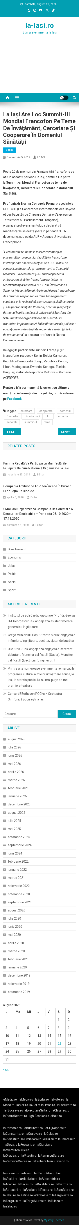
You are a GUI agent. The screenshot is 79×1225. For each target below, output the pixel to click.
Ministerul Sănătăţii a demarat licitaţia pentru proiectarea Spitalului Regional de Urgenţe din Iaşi (68, 432)
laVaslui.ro (11, 1179)
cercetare (26, 411)
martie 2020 (16, 951)
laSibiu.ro (9, 1195)
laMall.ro (22, 1105)
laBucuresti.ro (33, 1128)
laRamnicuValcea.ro (17, 1161)
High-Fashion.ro (38, 1116)
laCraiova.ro (34, 1133)
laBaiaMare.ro (44, 1184)
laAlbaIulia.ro (28, 1179)
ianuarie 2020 (17, 967)
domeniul (65, 411)
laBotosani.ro (12, 1189)
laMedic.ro (26, 1099)
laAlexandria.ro (49, 1179)
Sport (12, 590)
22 (59, 1043)
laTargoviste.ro (62, 1195)
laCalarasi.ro (66, 1139)
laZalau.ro (10, 1206)
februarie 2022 (18, 861)
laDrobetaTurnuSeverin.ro (51, 1161)
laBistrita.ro (64, 1184)
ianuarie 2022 (17, 869)
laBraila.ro (30, 1189)
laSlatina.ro (25, 1195)
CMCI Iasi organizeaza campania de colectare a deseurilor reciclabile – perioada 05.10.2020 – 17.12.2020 (38, 513)
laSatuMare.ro (64, 1189)
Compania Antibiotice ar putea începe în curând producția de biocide (37, 488)
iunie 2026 (15, 755)
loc (49, 416)
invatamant (33, 416)
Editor (41, 157)
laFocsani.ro (26, 1144)
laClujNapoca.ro (55, 1128)
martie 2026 (16, 780)
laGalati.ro (51, 1133)
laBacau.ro (25, 1184)
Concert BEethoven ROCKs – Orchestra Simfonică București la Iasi (35, 696)
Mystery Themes (54, 1220)
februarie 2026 (18, 788)
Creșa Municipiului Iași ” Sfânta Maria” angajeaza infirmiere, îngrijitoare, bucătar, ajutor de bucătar (41, 637)
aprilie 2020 (16, 943)
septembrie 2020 (20, 902)
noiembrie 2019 (19, 984)
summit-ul (30, 422)
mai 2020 (14, 934)
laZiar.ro (35, 1105)
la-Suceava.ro (13, 1110)
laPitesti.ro (29, 1155)
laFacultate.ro (66, 1105)
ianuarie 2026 (17, 796)
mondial (63, 416)
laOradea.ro (11, 1155)
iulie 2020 (14, 918)
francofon (13, 416)
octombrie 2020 (19, 894)
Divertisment (17, 549)
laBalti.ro (56, 1116)
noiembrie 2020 (19, 886)
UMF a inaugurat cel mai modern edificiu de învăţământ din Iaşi (15, 432)
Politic (12, 574)
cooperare (45, 411)
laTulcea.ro (55, 1201)
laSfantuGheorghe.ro (48, 1173)
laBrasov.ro (11, 1173)
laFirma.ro (48, 1105)
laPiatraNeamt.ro (15, 1116)
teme (47, 422)
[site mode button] (64, 98)
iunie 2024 (15, 853)
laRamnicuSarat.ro (51, 1155)
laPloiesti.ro (11, 1139)
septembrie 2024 (20, 845)
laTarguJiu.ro (13, 1201)
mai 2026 (14, 764)
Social (9, 149)
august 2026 (16, 739)
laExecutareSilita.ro (37, 1110)
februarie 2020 (18, 959)
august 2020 (16, 910)
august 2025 (16, 812)
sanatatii (12, 422)
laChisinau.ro (61, 1110)
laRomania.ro (12, 1128)
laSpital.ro (42, 1099)
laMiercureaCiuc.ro (16, 1150)
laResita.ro (45, 1189)
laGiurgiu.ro (45, 1144)
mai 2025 (14, 829)
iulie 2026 (14, 747)
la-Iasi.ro (39, 25)
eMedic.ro (10, 1099)
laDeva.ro (11, 1144)
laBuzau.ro (50, 1139)
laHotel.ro (57, 1099)
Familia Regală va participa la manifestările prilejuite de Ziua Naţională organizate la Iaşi (36, 466)
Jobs (11, 565)
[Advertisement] (39, 69)
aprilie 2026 (16, 772)
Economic (15, 557)
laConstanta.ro (13, 1133)
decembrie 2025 (19, 804)
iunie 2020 (15, 926)
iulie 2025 (14, 821)
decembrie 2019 (19, 975)
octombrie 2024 (19, 837)
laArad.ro (9, 1184)
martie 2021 (16, 877)
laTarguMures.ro (34, 1201)
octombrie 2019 (19, 992)
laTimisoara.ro (31, 1139)
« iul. (6, 1069)
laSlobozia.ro (43, 1195)
